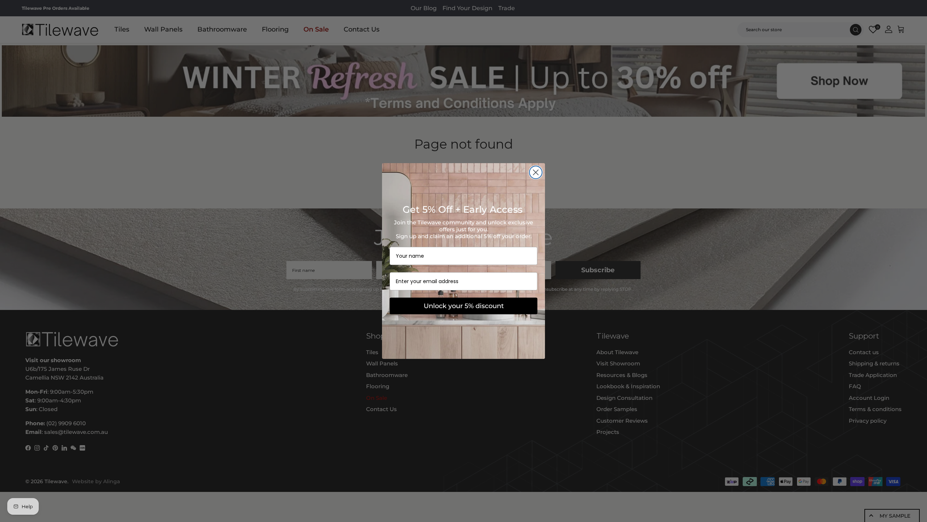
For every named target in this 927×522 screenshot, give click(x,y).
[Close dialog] (535, 172)
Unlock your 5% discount (464, 306)
